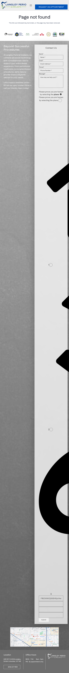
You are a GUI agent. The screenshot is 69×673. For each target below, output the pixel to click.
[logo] (13, 5)
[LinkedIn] (59, 662)
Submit (43, 620)
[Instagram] (56, 662)
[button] (31, 5)
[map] (34, 637)
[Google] (53, 662)
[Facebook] (51, 662)
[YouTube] (61, 662)
